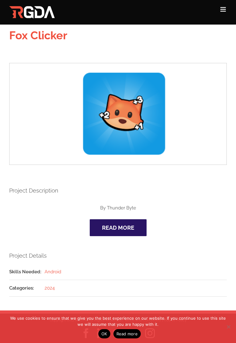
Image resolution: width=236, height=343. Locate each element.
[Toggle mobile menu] (223, 9)
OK (104, 333)
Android (53, 272)
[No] (228, 327)
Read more (127, 333)
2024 (50, 288)
